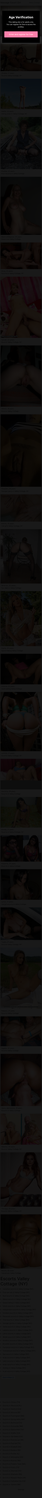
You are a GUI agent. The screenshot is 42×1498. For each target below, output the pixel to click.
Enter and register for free (21, 34)
